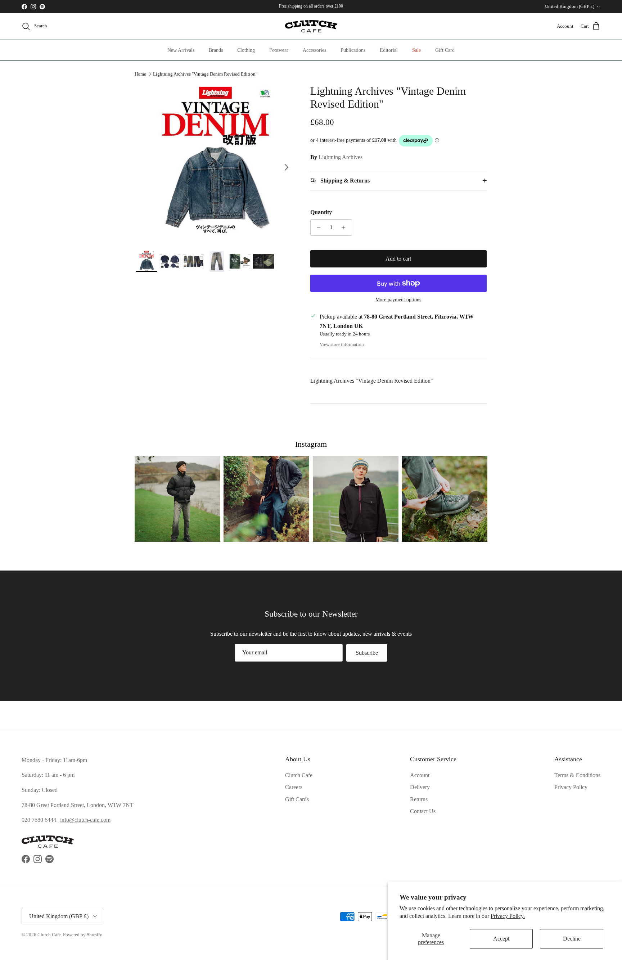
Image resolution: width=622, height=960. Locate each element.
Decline (572, 939)
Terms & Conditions (577, 775)
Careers (293, 787)
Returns (419, 799)
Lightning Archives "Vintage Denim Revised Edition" (205, 74)
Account (419, 775)
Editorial (389, 50)
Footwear (278, 50)
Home (140, 74)
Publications (353, 50)
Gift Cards (297, 799)
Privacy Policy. (508, 916)
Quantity (321, 212)
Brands (216, 50)
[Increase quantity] (345, 227)
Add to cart (398, 259)
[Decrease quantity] (317, 227)
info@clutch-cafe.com (85, 820)
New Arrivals (180, 50)
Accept (501, 939)
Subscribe (367, 653)
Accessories (314, 50)
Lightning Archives (340, 157)
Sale (416, 50)
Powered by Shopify (82, 934)
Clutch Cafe (298, 775)
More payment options (398, 299)
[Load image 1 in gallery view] (215, 164)
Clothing (246, 50)
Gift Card (445, 50)
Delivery (420, 787)
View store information (342, 344)
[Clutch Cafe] (311, 26)
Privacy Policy (570, 787)
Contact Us (423, 811)
